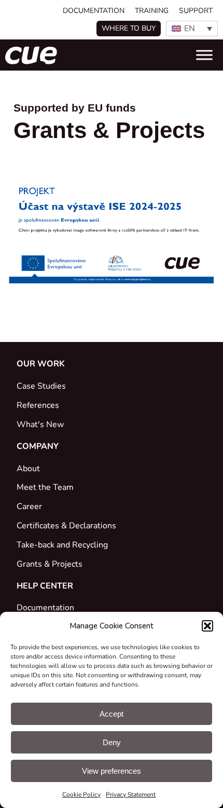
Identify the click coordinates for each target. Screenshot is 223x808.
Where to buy (129, 28)
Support (196, 11)
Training (152, 11)
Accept (111, 713)
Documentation (93, 11)
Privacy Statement (131, 794)
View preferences (111, 770)
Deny (112, 742)
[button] (207, 626)
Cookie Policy (81, 794)
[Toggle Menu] (204, 55)
